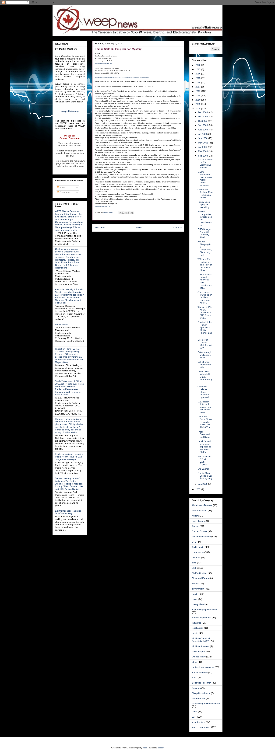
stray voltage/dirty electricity (206, 703)
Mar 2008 (203, 151)
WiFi (194, 717)
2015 (198, 78)
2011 (198, 95)
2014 (198, 82)
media (195, 633)
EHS (194, 562)
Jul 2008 (202, 134)
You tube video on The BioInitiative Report (204, 163)
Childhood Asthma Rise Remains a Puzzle (205, 193)
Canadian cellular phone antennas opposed (203, 391)
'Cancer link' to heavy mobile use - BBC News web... (204, 312)
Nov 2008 (203, 116)
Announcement (199, 510)
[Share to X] (126, 212)
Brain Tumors (198, 521)
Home (138, 227)
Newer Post (100, 227)
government (198, 588)
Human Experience (201, 617)
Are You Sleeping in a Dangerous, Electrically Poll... (204, 248)
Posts (62, 187)
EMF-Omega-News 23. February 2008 (204, 233)
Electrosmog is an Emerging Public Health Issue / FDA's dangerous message (69, 457)
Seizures (196, 688)
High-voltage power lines (204, 609)
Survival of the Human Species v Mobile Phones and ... (204, 329)
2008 (198, 108)
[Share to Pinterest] (132, 212)
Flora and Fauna (200, 578)
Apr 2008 (203, 147)
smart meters (198, 698)
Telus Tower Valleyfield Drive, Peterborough (204, 377)
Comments (65, 192)
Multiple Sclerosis (200, 646)
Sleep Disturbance (201, 693)
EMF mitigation (199, 573)
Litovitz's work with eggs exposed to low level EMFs (204, 446)
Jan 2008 (203, 484)
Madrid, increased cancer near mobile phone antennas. (204, 178)
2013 (198, 86)
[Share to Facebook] (129, 212)
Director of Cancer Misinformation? (204, 344)
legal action (197, 628)
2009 (198, 104)
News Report (198, 651)
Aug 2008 (203, 129)
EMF (194, 568)
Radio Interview (200, 672)
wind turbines (198, 722)
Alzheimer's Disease (202, 505)
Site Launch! (203, 469)
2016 (198, 73)
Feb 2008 (203, 155)
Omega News (199, 656)
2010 (198, 99)
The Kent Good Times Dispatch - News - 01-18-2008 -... (204, 422)
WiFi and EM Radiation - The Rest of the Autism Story (204, 264)
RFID (194, 677)
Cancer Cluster (199, 531)
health (195, 594)
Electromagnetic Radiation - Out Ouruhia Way (69, 512)
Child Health (198, 547)
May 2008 (203, 142)
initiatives (196, 622)
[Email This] (120, 212)
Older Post (177, 227)
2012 (198, 91)
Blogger (160, 748)
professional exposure (203, 667)
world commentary (201, 727)
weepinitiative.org (70, 111)
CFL (194, 542)
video (194, 711)
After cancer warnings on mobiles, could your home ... (204, 297)
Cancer (195, 526)
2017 (198, 69)
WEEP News (61, 324)
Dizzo (145, 748)
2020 (198, 65)
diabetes (196, 557)
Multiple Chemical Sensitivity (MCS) (201, 639)
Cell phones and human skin (204, 365)
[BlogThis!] (123, 212)
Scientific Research (201, 682)
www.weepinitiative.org (103, 63)
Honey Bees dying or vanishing (203, 205)
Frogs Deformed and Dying (203, 434)
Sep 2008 (203, 125)
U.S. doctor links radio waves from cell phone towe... (204, 407)
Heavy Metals (199, 604)
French (195, 583)
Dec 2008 (203, 112)
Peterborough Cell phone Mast (204, 355)
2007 (198, 489)
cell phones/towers (201, 536)
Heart (194, 599)
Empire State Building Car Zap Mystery (204, 476)
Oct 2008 (203, 121)
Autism (195, 515)
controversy (198, 552)
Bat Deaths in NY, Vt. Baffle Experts (204, 460)
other (194, 662)
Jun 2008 (203, 138)
